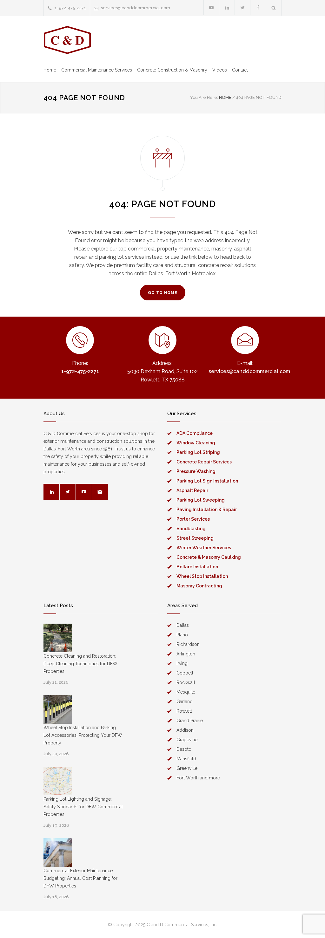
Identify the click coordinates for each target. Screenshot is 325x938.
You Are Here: (204, 97)
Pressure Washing (196, 471)
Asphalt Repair (192, 490)
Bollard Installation (197, 566)
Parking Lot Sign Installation (207, 480)
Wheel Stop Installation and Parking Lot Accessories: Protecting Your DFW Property (82, 735)
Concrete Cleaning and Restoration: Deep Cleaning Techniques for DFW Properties (80, 664)
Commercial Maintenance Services (96, 69)
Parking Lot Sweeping (200, 500)
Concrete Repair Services (204, 461)
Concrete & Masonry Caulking (208, 557)
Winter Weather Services (203, 547)
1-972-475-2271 (70, 7)
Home (49, 69)
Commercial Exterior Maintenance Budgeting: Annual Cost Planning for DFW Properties (80, 878)
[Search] (274, 8)
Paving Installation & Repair (206, 509)
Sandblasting (191, 528)
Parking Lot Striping (198, 452)
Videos (219, 69)
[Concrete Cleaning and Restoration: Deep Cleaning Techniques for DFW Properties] (57, 638)
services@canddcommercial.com (135, 7)
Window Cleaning (195, 442)
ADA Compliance (194, 433)
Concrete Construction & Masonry (172, 69)
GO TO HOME (162, 293)
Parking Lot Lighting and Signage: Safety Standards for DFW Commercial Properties (83, 807)
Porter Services (193, 519)
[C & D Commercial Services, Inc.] (67, 40)
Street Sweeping (195, 538)
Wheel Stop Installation (202, 576)
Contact (240, 69)
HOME (225, 97)
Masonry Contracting (199, 585)
